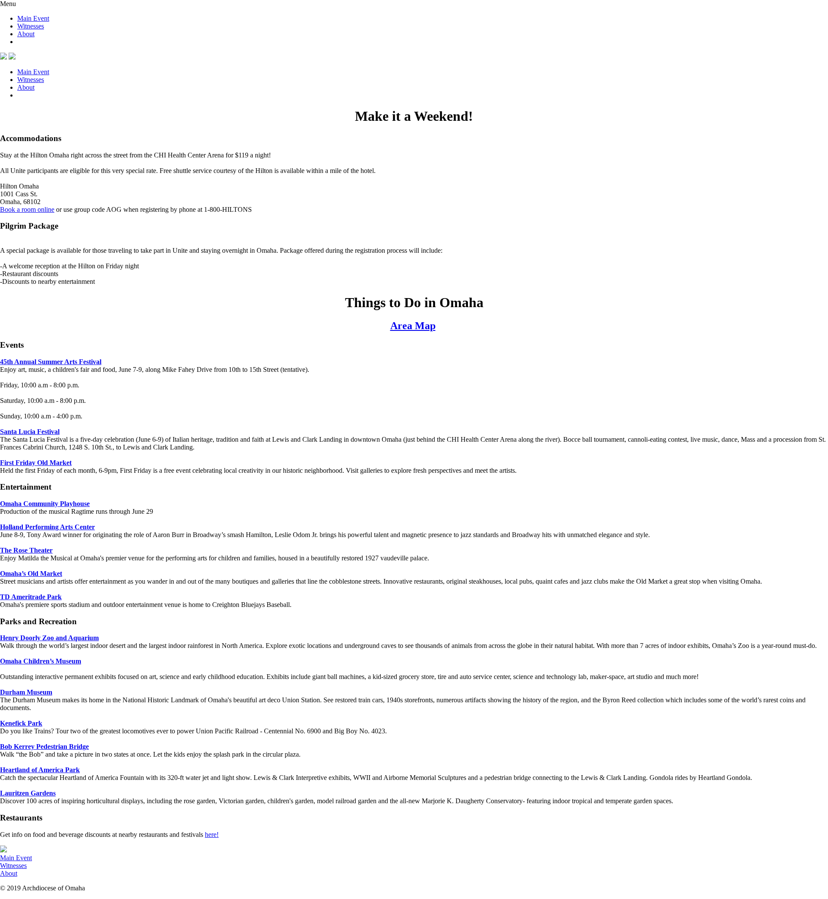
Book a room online (27, 209)
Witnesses (30, 26)
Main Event (33, 18)
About (25, 34)
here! (212, 834)
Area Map (413, 325)
